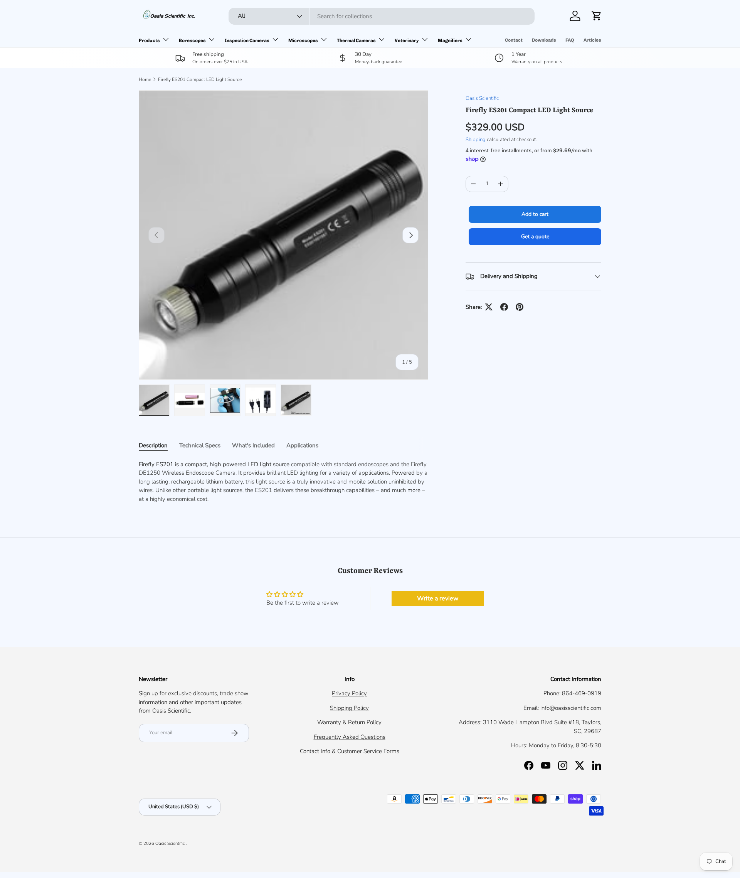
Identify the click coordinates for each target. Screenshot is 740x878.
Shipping (476, 139)
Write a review (437, 598)
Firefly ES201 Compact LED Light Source (200, 79)
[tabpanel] (283, 482)
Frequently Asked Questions (349, 737)
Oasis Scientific (482, 98)
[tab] (153, 445)
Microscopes (303, 40)
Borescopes (192, 40)
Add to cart (534, 214)
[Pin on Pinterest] (519, 307)
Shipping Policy (349, 708)
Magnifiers (450, 40)
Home (145, 79)
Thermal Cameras (356, 40)
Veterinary (407, 40)
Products (149, 40)
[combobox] (382, 16)
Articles (592, 40)
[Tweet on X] (488, 307)
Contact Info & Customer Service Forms (349, 751)
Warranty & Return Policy (349, 722)
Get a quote (535, 236)
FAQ (569, 40)
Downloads (544, 40)
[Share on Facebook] (504, 307)
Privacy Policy (349, 693)
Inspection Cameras (247, 40)
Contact (514, 40)
